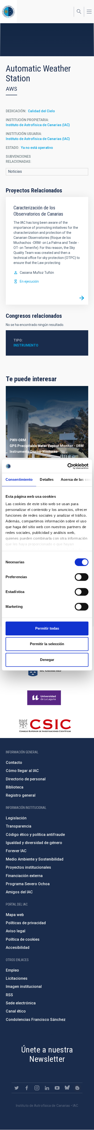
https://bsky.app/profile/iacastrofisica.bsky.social (67, 1088)
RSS (9, 995)
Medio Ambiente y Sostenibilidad (34, 859)
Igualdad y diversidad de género (34, 842)
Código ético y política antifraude (35, 834)
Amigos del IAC (19, 892)
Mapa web (15, 914)
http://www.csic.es (44, 725)
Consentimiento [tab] (19, 479)
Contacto (14, 762)
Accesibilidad (17, 947)
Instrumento (25, 345)
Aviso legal (15, 931)
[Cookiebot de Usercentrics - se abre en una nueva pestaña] (67, 466)
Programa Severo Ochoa (28, 884)
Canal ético (16, 1011)
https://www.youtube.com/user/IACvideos (57, 1088)
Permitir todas (47, 628)
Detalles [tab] (47, 479)
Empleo (12, 970)
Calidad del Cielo (41, 111)
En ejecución (29, 281)
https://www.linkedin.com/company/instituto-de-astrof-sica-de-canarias (47, 1088)
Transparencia (18, 826)
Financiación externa (24, 875)
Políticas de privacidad (26, 923)
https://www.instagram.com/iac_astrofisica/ (37, 1088)
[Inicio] (8, 11)
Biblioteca (14, 787)
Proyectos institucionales (28, 867)
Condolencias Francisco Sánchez (36, 1019)
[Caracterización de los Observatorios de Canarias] (81, 298)
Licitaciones (16, 978)
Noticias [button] (15, 171)
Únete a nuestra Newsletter (47, 1054)
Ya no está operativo (37, 148)
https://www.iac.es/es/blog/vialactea (77, 1088)
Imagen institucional (24, 986)
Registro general (20, 795)
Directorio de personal (26, 779)
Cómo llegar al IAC (22, 770)
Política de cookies (23, 939)
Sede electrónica (21, 1003)
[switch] (81, 577)
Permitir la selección (47, 644)
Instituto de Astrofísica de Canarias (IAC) (38, 125)
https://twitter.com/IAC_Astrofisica (17, 1088)
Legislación (16, 818)
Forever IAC (16, 851)
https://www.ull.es (44, 697)
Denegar (47, 660)
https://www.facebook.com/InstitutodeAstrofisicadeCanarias (27, 1088)
